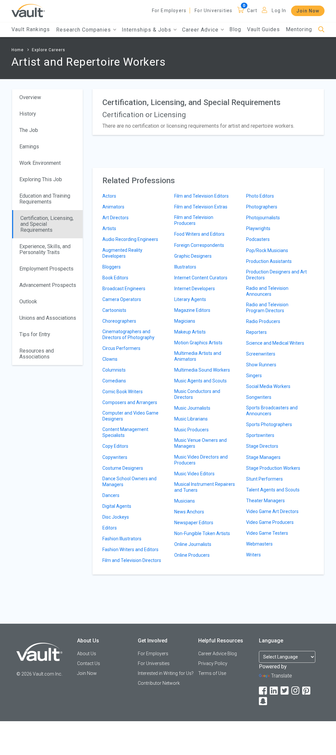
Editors (109, 527)
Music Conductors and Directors (197, 394)
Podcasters (258, 239)
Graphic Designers (193, 256)
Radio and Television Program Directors (267, 307)
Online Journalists (192, 544)
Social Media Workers (268, 386)
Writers (253, 554)
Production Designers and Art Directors (276, 274)
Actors (109, 196)
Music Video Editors (194, 473)
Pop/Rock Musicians (267, 250)
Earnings (29, 146)
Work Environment (40, 163)
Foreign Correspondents (199, 245)
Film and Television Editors (201, 196)
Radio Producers (263, 321)
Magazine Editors (192, 310)
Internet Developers (194, 288)
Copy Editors (115, 446)
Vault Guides (263, 29)
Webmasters (259, 544)
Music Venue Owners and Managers (200, 443)
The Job (28, 130)
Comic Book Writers (122, 391)
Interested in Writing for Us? (166, 673)
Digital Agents (116, 506)
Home (17, 50)
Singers (254, 375)
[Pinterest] (306, 691)
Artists (109, 228)
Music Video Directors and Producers (201, 459)
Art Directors (115, 217)
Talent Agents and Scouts (273, 489)
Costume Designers (122, 468)
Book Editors (115, 277)
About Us (86, 653)
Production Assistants (269, 261)
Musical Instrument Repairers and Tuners (204, 487)
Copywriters (114, 457)
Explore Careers (48, 50)
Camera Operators (121, 299)
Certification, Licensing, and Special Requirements (47, 224)
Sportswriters (260, 435)
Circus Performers (121, 348)
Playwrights (258, 228)
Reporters (256, 332)
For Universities (213, 10)
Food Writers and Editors (199, 234)
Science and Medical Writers (275, 343)
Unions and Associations (47, 318)
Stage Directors (262, 446)
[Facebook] (263, 691)
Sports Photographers (269, 424)
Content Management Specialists (125, 432)
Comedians (114, 380)
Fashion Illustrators (121, 538)
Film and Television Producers (193, 220)
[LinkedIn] (274, 691)
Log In (279, 10)
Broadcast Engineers (123, 288)
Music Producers (191, 429)
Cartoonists (114, 310)
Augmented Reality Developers (122, 253)
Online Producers (192, 555)
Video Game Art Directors (272, 511)
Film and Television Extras (200, 206)
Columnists (114, 370)
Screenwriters (260, 353)
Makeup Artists (190, 331)
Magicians (184, 321)
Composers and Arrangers (129, 402)
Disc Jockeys (115, 517)
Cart (252, 10)
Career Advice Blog (217, 653)
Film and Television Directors (131, 560)
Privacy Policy (212, 663)
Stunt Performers (264, 479)
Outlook (28, 301)
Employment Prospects (46, 269)
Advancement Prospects (47, 285)
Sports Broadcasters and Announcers (272, 410)
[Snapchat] (263, 701)
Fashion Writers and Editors (130, 549)
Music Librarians (191, 418)
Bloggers (111, 267)
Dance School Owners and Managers (129, 481)
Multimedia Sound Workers (202, 370)
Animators (113, 206)
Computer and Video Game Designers (130, 415)
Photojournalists (263, 217)
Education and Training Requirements (44, 199)
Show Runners (261, 364)
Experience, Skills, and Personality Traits (45, 249)
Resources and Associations (36, 354)
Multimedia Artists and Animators (197, 356)
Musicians (184, 501)
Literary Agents (190, 299)
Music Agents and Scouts (200, 380)
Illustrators (185, 267)
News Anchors (189, 511)
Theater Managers (265, 500)
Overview (30, 97)
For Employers (169, 10)
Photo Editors (260, 196)
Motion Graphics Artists (198, 342)
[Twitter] (285, 691)
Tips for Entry (34, 334)
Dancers (110, 495)
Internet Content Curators (200, 277)
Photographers (261, 206)
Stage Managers (263, 457)
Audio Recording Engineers (130, 239)
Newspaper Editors (193, 522)
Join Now (307, 10)
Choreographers (119, 321)
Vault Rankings (30, 29)
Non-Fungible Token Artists (202, 533)
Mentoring (299, 29)
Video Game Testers (267, 533)
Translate (281, 676)
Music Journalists (192, 408)
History (27, 114)
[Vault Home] (28, 10)
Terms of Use (212, 673)
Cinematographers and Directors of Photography (128, 334)
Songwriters (258, 397)
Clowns (109, 359)
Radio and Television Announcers (267, 291)
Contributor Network (159, 683)
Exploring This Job (40, 179)
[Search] (321, 30)
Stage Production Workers (273, 468)
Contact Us (88, 663)
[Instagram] (296, 691)
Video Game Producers (270, 522)
